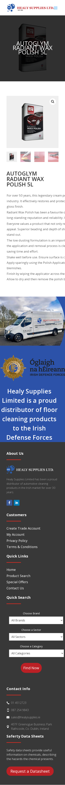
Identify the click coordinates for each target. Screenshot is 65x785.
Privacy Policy (16, 540)
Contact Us (15, 588)
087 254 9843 (20, 710)
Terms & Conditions (22, 547)
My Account (15, 534)
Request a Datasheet (30, 771)
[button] (52, 101)
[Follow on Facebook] (9, 503)
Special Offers (17, 582)
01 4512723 (18, 703)
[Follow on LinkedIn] (17, 503)
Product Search (18, 576)
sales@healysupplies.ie (25, 717)
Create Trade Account (23, 528)
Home (11, 569)
